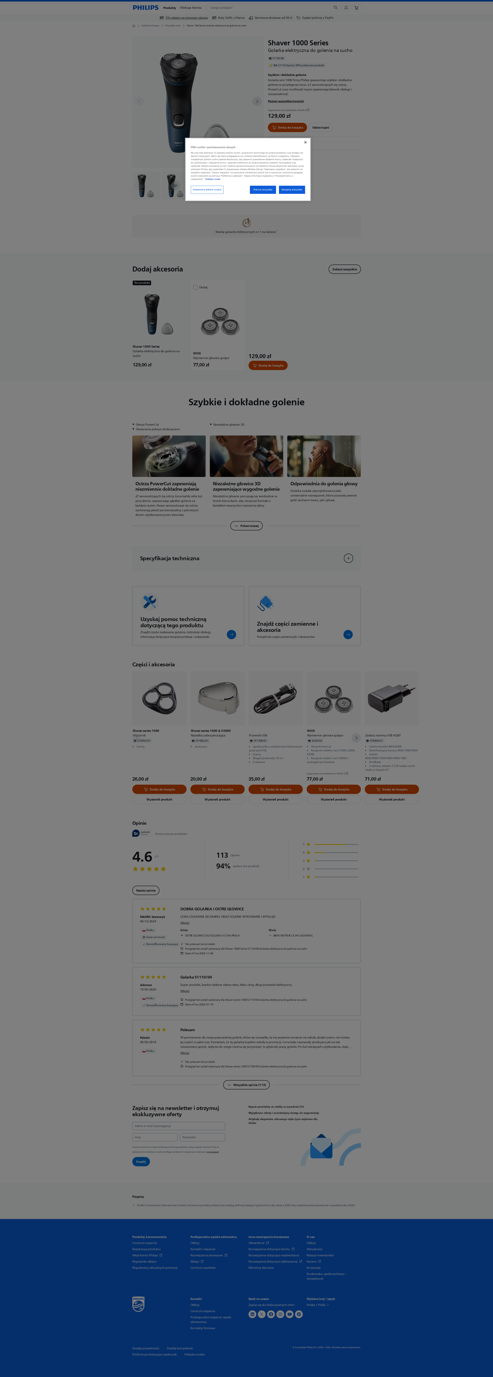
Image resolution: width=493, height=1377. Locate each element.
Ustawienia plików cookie (207, 190)
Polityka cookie (212, 179)
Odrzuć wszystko (263, 190)
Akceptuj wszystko (291, 190)
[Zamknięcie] (305, 142)
